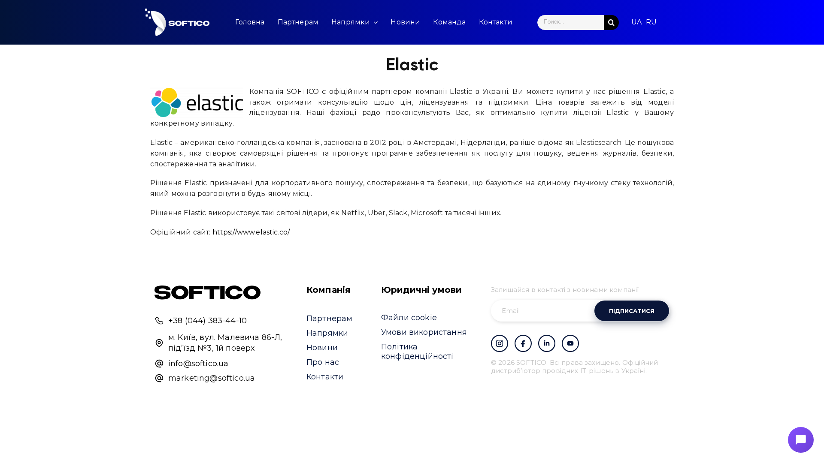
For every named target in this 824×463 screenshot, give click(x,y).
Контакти (324, 377)
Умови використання (424, 332)
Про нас (322, 362)
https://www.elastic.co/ (251, 232)
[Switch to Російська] (651, 22)
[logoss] (177, 22)
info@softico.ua (198, 363)
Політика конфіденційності (417, 351)
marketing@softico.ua (211, 378)
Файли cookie (409, 317)
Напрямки (327, 333)
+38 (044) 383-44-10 (207, 320)
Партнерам (329, 318)
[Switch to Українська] (636, 22)
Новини (322, 347)
